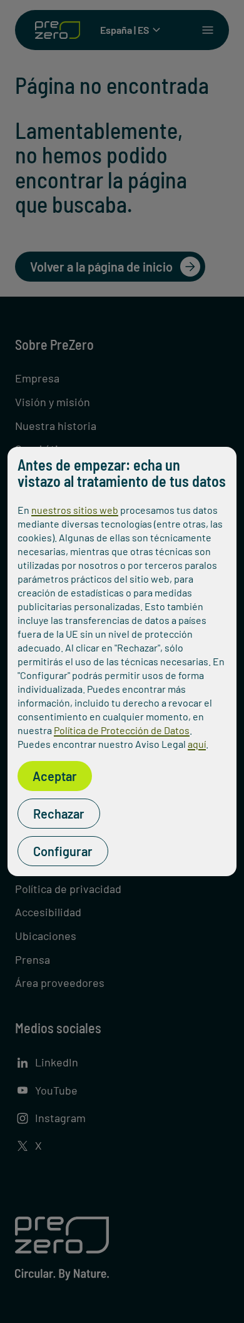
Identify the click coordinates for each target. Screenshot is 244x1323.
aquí (197, 744)
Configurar (63, 851)
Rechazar (58, 813)
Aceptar (55, 776)
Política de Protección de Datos (122, 730)
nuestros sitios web (74, 510)
